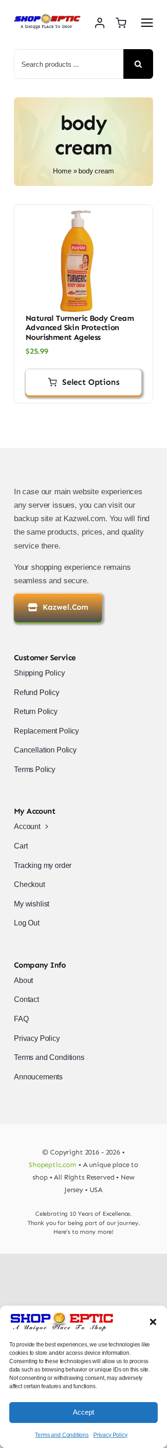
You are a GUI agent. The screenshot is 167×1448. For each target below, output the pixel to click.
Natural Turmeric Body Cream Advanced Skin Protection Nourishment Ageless (80, 327)
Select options (90, 382)
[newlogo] (47, 17)
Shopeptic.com (53, 1165)
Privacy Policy (110, 1435)
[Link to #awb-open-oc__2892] (147, 23)
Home (62, 171)
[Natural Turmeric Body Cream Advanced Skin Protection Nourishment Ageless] (83, 261)
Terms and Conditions (62, 1435)
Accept (83, 1412)
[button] (153, 1322)
